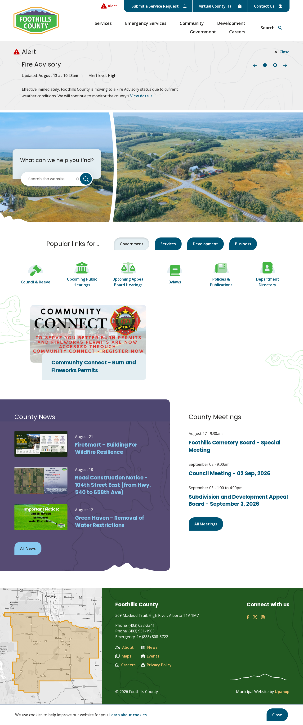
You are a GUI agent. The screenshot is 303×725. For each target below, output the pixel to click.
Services (103, 23)
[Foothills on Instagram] (263, 617)
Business (243, 243)
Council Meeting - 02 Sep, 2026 (229, 473)
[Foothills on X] (255, 617)
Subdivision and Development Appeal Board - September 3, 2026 (238, 500)
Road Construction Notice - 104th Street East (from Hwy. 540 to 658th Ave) (113, 485)
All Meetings (205, 524)
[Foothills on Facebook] (248, 617)
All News (28, 548)
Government (203, 32)
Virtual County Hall (216, 6)
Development (231, 23)
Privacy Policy (159, 664)
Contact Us (264, 6)
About (128, 647)
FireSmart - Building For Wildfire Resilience (106, 448)
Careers (237, 32)
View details (141, 95)
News (152, 647)
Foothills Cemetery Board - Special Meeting (235, 446)
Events (153, 656)
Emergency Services (145, 23)
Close (277, 714)
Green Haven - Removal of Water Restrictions (109, 521)
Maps (126, 656)
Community (192, 23)
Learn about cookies (128, 714)
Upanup (282, 691)
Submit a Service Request (156, 6)
